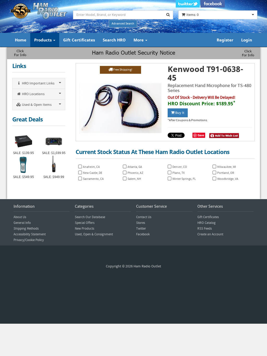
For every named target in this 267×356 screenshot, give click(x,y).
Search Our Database (90, 217)
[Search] (168, 14)
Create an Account (210, 234)
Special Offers (84, 223)
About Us (20, 217)
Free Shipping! (122, 70)
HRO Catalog (206, 223)
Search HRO (114, 39)
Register (225, 39)
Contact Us (143, 217)
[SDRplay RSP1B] (23, 140)
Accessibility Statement (30, 234)
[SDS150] (53, 165)
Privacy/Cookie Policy (29, 240)
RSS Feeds (204, 228)
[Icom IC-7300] (53, 140)
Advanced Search (123, 24)
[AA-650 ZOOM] (23, 165)
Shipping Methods (26, 228)
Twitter (141, 228)
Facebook (143, 234)
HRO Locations (33, 94)
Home (20, 39)
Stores (140, 223)
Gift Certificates (79, 39)
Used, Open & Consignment (94, 234)
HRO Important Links (37, 83)
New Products (84, 228)
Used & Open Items (36, 104)
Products (43, 39)
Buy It (179, 113)
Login (246, 39)
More (139, 39)
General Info (22, 223)
